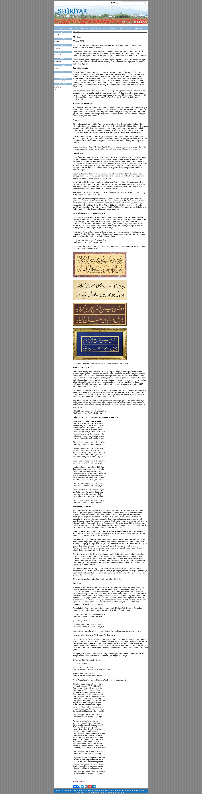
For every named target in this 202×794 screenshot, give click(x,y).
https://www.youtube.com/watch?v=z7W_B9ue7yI (91, 669)
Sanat (104, 28)
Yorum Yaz (81, 781)
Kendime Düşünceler (60, 54)
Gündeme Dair (138, 28)
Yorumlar (75, 781)
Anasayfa (62, 28)
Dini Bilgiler (129, 28)
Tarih (82, 28)
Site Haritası (63, 81)
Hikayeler (58, 48)
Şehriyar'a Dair (112, 28)
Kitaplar (58, 41)
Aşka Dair (58, 34)
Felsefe (76, 28)
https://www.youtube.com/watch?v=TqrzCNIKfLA (91, 676)
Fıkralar (121, 28)
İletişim (57, 74)
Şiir (87, 28)
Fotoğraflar (58, 61)
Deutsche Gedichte (95, 28)
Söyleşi (57, 68)
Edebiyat (70, 28)
